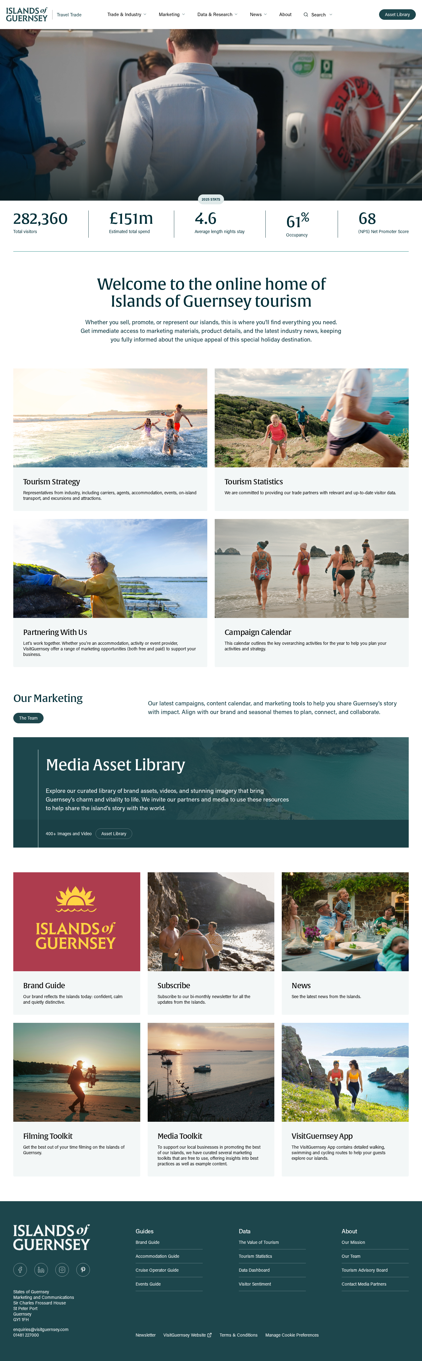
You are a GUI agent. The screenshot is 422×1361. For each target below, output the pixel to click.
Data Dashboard (254, 1270)
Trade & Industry (124, 14)
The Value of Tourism (259, 1242)
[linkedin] (41, 1270)
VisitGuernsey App (322, 1136)
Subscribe (174, 985)
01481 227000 (26, 1335)
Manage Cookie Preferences (292, 1335)
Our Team (351, 1256)
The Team (28, 718)
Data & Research (214, 14)
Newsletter (146, 1335)
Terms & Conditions (239, 1335)
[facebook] (20, 1270)
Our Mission (353, 1242)
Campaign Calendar (258, 632)
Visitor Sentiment (255, 1284)
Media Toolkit (180, 1136)
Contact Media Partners (364, 1284)
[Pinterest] (83, 1270)
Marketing (169, 14)
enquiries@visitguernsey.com (41, 1329)
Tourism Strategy (51, 482)
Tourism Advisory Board (365, 1270)
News (256, 14)
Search (318, 14)
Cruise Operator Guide (157, 1270)
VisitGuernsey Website (184, 1335)
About (285, 14)
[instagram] (62, 1270)
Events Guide (148, 1284)
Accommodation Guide (157, 1256)
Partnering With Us (55, 632)
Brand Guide (44, 985)
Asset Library (397, 14)
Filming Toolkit (47, 1136)
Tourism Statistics (254, 482)
